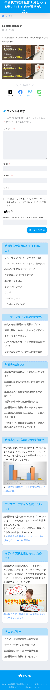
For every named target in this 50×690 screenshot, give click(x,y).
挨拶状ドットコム (13, 281)
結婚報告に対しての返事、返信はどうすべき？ (24, 384)
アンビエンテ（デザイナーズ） (20, 275)
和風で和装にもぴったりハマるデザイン (24, 330)
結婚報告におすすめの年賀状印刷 (21, 651)
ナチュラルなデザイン (15, 336)
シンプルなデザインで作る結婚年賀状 (23, 352)
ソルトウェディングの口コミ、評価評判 (26, 263)
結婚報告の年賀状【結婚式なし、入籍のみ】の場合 (24, 415)
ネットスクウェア (13, 286)
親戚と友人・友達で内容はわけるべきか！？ (23, 394)
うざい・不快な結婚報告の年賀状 (21, 639)
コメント (9, 129)
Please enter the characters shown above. (24, 217)
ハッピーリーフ (12, 298)
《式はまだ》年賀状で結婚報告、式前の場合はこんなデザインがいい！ (24, 425)
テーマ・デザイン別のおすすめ (20, 645)
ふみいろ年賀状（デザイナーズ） (21, 269)
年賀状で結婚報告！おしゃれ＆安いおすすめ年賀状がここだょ (25, 6)
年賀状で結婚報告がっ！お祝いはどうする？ (24, 374)
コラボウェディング (14, 304)
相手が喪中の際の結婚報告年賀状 (21, 401)
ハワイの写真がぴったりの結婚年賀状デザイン (24, 344)
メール (8, 175)
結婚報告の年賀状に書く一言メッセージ (24, 407)
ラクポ (7, 292)
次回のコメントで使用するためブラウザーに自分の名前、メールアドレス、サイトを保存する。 (26, 202)
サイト (6, 187)
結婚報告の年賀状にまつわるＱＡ (21, 656)
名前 (7, 164)
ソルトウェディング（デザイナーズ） (23, 258)
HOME (27, 675)
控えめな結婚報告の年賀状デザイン (22, 324)
